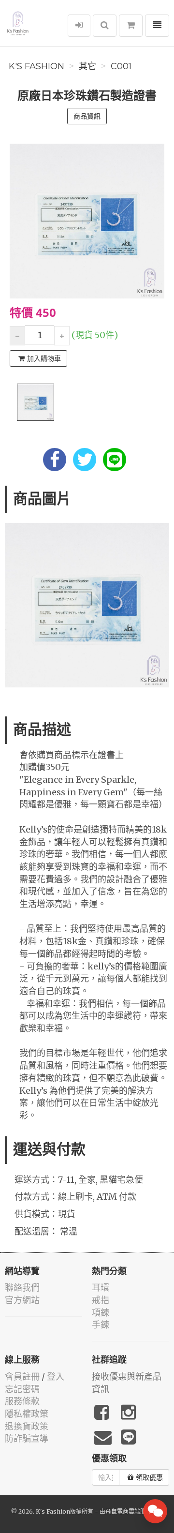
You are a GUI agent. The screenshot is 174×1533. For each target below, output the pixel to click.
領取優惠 (149, 1477)
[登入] (79, 26)
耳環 (100, 1287)
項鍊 (100, 1312)
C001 (121, 66)
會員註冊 (22, 1376)
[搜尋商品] (104, 26)
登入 (55, 1376)
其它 (87, 66)
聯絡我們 (22, 1287)
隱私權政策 (26, 1413)
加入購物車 (44, 358)
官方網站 (22, 1300)
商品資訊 (87, 116)
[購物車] (131, 26)
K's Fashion (36, 66)
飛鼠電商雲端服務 (128, 1511)
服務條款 (22, 1401)
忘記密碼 (22, 1389)
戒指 (100, 1300)
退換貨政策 (26, 1426)
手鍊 (100, 1324)
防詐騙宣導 (26, 1438)
